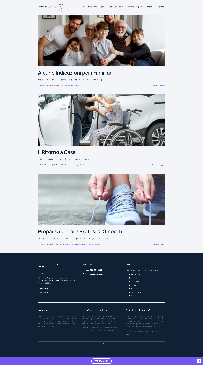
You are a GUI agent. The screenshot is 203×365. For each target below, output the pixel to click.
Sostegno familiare (79, 165)
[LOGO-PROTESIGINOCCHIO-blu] (51, 2)
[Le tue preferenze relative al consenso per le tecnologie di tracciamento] (199, 361)
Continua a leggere (158, 85)
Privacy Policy (43, 288)
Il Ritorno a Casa (57, 152)
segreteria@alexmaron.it (96, 274)
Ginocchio (76, 244)
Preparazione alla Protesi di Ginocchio (82, 231)
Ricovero (84, 244)
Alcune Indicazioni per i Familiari (75, 72)
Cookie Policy (43, 292)
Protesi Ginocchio (46, 85)
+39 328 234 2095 (94, 270)
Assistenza (69, 85)
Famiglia (76, 85)
